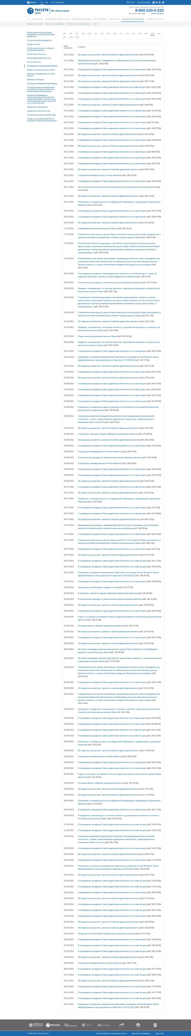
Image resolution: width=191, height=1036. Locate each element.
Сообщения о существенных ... (79, 24)
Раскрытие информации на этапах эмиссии (41, 75)
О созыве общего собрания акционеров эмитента (101, 626)
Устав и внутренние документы (39, 40)
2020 (102, 33)
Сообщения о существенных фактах (42, 66)
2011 (158, 33)
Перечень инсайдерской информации (42, 84)
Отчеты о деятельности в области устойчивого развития (40, 49)
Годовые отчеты (33, 44)
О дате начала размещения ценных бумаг (97, 336)
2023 (83, 33)
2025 (70, 33)
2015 (133, 33)
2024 (77, 33)
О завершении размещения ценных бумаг (97, 228)
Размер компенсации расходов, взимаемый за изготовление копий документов (41, 35)
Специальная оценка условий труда (41, 115)
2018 (114, 33)
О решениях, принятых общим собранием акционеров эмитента (107, 434)
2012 (96, 24)
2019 (108, 33)
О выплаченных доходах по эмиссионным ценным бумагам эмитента (110, 457)
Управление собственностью (38, 111)
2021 (96, 33)
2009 (70, 37)
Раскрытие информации (54, 24)
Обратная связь (157, 14)
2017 (121, 33)
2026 (64, 33)
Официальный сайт (35, 24)
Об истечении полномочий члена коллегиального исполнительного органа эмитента (117, 187)
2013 (146, 33)
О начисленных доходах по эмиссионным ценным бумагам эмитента (110, 282)
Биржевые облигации (35, 80)
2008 (77, 37)
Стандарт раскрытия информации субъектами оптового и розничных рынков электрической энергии (41, 89)
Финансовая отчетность (36, 54)
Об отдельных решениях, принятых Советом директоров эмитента (108, 54)
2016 (127, 33)
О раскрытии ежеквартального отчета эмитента (100, 175)
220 (143, 14)
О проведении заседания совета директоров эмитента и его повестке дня (112, 87)
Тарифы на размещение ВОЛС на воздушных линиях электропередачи (41, 120)
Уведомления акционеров (37, 107)
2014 (140, 33)
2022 (89, 33)
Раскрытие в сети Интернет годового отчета (98, 587)
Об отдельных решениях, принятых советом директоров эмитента (108, 493)
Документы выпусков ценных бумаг (41, 70)
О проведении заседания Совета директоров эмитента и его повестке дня (112, 69)
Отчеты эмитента (34, 62)
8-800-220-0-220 (149, 10)
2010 (64, 37)
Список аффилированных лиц (39, 58)
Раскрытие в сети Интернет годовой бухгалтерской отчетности (106, 933)
